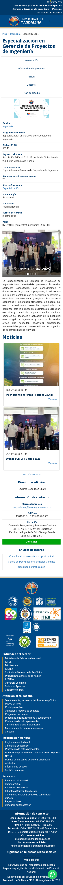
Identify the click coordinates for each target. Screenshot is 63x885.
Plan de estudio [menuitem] (32, 92)
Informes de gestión (16, 766)
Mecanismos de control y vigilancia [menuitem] (24, 728)
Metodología (9, 194)
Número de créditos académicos (19, 176)
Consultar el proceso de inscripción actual (31, 556)
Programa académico (13, 132)
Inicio (4, 34)
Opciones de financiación (31, 566)
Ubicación (32, 522)
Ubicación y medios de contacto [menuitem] (22, 710)
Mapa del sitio (31, 859)
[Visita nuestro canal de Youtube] (38, 856)
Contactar (31, 541)
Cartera (9, 798)
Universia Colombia (15, 682)
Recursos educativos (16, 787)
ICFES (8, 661)
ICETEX (9, 668)
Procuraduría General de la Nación (23, 675)
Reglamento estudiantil (17, 742)
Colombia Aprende (15, 686)
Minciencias (11, 665)
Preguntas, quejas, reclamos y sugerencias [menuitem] (28, 717)
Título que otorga (11, 167)
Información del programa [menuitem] (32, 68)
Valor (5, 222)
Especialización (10, 188)
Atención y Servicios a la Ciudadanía (31, 9)
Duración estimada (12, 213)
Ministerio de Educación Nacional (23, 658)
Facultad (6, 123)
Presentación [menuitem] (31, 60)
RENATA (9, 679)
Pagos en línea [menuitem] (13, 703)
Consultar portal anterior (18, 805)
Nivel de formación (12, 185)
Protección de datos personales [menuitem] (22, 721)
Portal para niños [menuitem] (14, 707)
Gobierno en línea (14, 689)
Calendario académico (17, 745)
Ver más (52, 399)
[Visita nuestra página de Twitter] (29, 856)
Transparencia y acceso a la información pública (37, 5)
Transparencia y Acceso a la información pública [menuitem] (30, 700)
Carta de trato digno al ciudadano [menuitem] (22, 724)
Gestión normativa (14, 770)
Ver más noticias (32, 474)
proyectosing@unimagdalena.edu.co (32, 507)
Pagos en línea (13, 801)
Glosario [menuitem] (9, 731)
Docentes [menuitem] (32, 84)
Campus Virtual (13, 784)
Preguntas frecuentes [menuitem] (16, 714)
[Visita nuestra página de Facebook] (25, 856)
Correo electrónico (32, 504)
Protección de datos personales (22, 749)
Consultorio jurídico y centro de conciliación (28, 794)
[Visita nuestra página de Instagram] (33, 856)
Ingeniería (15, 34)
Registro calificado (12, 154)
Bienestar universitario (17, 780)
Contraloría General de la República (23, 672)
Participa (57, 9)
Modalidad (8, 203)
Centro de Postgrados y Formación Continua (31, 561)
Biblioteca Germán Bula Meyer (21, 791)
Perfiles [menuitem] (31, 76)
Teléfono (32, 513)
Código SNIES (9, 145)
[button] (5, 252)
